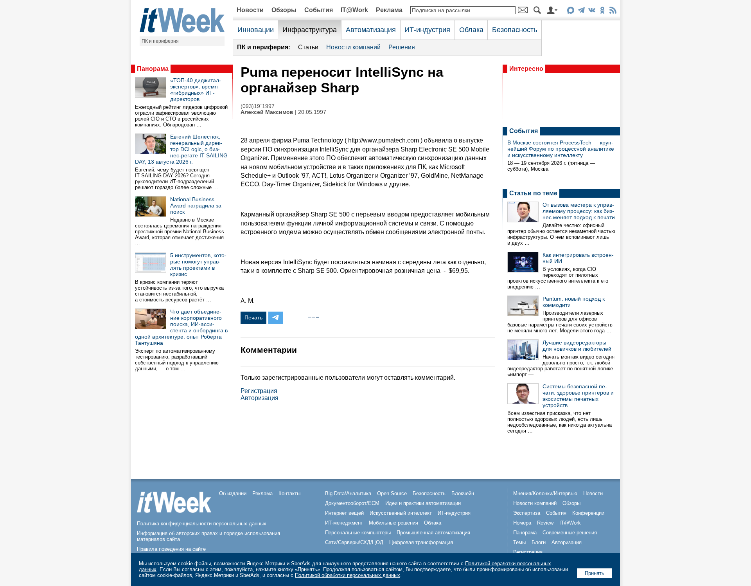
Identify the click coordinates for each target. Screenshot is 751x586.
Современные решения (570, 533)
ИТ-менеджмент (344, 523)
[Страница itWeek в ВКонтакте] (591, 11)
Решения (401, 47)
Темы (519, 542)
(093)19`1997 (258, 106)
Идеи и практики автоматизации (423, 503)
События (318, 10)
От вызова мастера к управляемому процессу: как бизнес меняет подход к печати (579, 211)
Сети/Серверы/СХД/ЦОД (354, 542)
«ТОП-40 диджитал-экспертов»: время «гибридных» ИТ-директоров (195, 89)
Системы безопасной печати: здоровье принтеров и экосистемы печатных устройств (578, 395)
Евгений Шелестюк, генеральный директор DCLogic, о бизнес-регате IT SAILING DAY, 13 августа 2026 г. (181, 149)
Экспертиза (526, 513)
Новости (250, 10)
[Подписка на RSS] (612, 11)
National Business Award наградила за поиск (195, 205)
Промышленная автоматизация (433, 533)
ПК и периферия (160, 41)
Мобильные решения (393, 523)
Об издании (232, 493)
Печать (253, 317)
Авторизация (259, 398)
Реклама (389, 10)
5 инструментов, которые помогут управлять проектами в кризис (198, 264)
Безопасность (514, 30)
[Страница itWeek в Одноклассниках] (602, 11)
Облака (471, 30)
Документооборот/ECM (352, 503)
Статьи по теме (533, 193)
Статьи (308, 47)
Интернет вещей (344, 513)
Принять (594, 573)
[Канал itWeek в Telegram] (581, 11)
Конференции (588, 513)
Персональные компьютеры (358, 533)
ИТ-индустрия (427, 30)
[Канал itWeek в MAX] (570, 11)
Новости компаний (353, 47)
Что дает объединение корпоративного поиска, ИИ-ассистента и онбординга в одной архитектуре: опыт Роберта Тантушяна (181, 327)
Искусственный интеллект (401, 513)
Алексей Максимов (267, 112)
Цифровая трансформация (421, 542)
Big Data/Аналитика (348, 493)
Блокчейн (462, 493)
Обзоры (283, 10)
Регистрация (259, 391)
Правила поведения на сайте (171, 549)
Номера (522, 523)
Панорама (153, 68)
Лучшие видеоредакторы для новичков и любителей (577, 345)
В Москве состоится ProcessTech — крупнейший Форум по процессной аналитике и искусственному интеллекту (560, 148)
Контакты (289, 493)
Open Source (392, 493)
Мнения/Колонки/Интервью (545, 493)
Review (545, 523)
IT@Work (354, 10)
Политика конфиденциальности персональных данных (201, 523)
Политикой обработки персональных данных (347, 575)
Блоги (539, 542)
